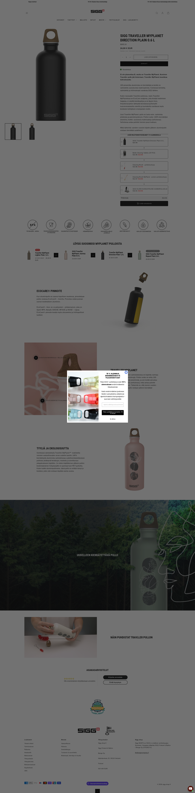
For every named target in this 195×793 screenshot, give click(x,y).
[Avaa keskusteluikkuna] (190, 789)
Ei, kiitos (112, 419)
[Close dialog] (126, 372)
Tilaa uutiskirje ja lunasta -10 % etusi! (113, 412)
